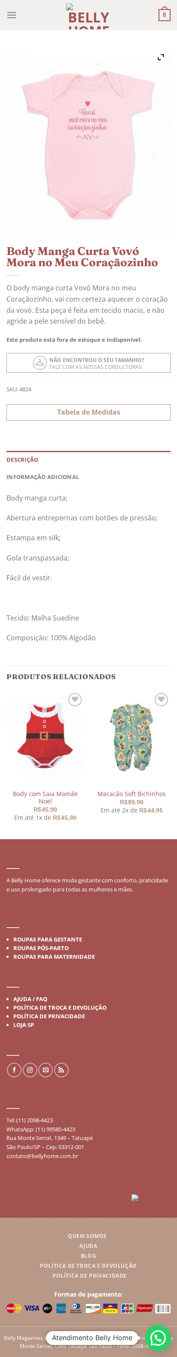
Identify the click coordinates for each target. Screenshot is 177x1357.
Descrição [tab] (22, 459)
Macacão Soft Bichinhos (132, 794)
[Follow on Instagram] (30, 1070)
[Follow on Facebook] (14, 1070)
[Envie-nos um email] (45, 1070)
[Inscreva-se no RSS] (61, 1070)
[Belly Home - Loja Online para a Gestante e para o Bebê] (89, 16)
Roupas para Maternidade (54, 956)
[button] (158, 1338)
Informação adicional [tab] (42, 477)
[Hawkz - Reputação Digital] (151, 1199)
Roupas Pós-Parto (41, 947)
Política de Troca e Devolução (60, 1007)
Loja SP (23, 1024)
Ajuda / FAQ (30, 998)
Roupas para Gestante (47, 939)
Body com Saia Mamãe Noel (45, 797)
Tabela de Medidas (88, 412)
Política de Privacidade (49, 1016)
